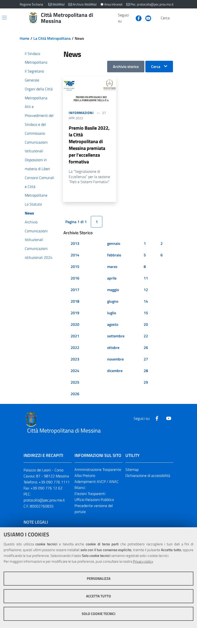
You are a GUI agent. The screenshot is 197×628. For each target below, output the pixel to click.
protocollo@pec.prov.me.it (44, 500)
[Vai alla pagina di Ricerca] (174, 18)
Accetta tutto (98, 596)
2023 (75, 359)
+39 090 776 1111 (54, 482)
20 (146, 324)
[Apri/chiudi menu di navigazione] (4, 17)
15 (146, 313)
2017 (75, 290)
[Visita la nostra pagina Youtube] (146, 18)
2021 (75, 336)
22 (146, 336)
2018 (75, 301)
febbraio (114, 255)
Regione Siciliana (31, 4)
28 (146, 371)
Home (24, 38)
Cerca (155, 66)
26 (146, 347)
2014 (75, 255)
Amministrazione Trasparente (97, 469)
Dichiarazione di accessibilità (147, 475)
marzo (112, 266)
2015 (75, 266)
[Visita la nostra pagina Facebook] (137, 18)
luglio (111, 313)
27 (146, 359)
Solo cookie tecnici (98, 613)
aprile (112, 278)
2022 (75, 347)
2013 (75, 243)
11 (146, 278)
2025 (75, 382)
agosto (112, 324)
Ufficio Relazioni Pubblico (94, 499)
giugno (112, 301)
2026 (75, 394)
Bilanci (79, 487)
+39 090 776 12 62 (46, 488)
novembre (115, 359)
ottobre (113, 347)
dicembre (115, 371)
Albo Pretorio (84, 475)
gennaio (113, 243)
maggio (113, 290)
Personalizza (99, 578)
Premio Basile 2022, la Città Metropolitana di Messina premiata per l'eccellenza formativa (89, 144)
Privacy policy (143, 561)
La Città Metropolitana (52, 38)
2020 (75, 324)
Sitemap (132, 469)
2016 (75, 278)
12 (146, 290)
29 (146, 382)
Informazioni (81, 112)
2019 (75, 313)
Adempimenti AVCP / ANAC (96, 481)
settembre (115, 336)
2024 (75, 371)
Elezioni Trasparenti (89, 493)
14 (146, 301)
